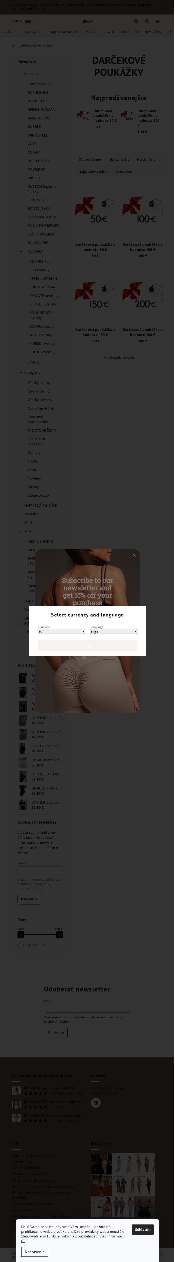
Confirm (87, 646)
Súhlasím (143, 1229)
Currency (44, 627)
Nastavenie (35, 1251)
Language (96, 627)
